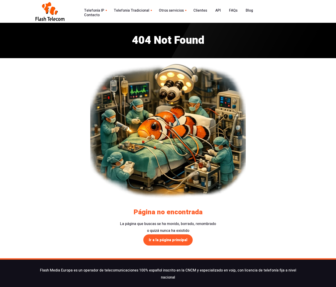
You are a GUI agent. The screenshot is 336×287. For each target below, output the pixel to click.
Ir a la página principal (168, 240)
